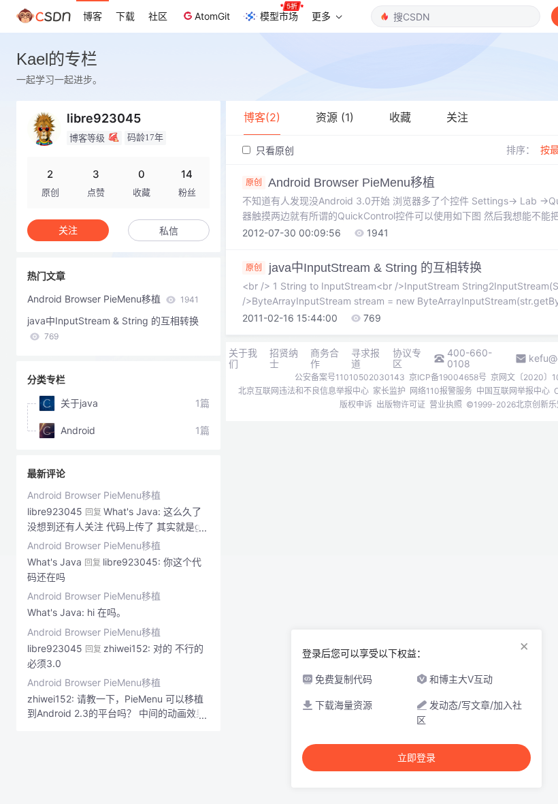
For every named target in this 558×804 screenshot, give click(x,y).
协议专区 (407, 358)
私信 (168, 230)
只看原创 (273, 150)
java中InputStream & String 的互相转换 (113, 328)
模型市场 (279, 16)
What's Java (54, 562)
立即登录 (416, 757)
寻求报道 (365, 358)
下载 (125, 16)
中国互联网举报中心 (513, 391)
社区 (157, 16)
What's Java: (57, 612)
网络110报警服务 (441, 391)
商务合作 (324, 358)
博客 (92, 16)
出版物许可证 (400, 404)
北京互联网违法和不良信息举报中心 (303, 391)
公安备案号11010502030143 (350, 377)
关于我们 (243, 358)
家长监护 (389, 391)
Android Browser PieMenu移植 (113, 299)
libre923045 (54, 511)
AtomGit (212, 16)
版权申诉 (356, 404)
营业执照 (445, 404)
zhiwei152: (52, 699)
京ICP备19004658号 (448, 377)
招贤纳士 (283, 358)
